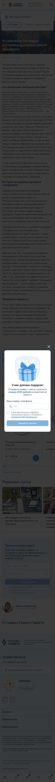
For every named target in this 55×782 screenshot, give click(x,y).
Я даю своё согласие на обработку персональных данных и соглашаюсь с (26, 414)
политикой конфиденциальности (24, 417)
